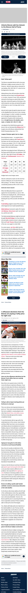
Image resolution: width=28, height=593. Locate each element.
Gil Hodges (19, 154)
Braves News (7, 568)
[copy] (9, 32)
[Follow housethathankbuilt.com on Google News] (24, 253)
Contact (3, 580)
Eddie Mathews (5, 209)
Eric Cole (5, 320)
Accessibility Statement (19, 589)
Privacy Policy (16, 584)
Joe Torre (13, 227)
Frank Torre (20, 139)
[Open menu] (2, 2)
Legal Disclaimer (5, 589)
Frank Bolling (4, 204)
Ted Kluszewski (12, 156)
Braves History (8, 302)
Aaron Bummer (5, 539)
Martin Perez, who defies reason (15, 413)
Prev (5, 57)
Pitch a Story (4, 584)
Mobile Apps (4, 582)
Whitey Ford (20, 127)
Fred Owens (6, 29)
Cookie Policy (16, 587)
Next (22, 57)
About (2, 577)
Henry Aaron (12, 211)
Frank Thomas (10, 222)
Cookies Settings (17, 592)
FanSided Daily (16, 582)
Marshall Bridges (10, 218)
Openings (15, 577)
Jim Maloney (4, 211)
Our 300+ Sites (16, 580)
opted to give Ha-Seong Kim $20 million (14, 467)
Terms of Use (4, 587)
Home (2, 302)
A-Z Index (3, 592)
